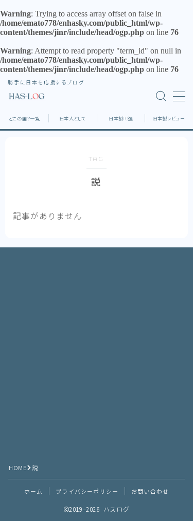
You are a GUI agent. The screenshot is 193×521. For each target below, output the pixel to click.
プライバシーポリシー (87, 491)
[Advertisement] (96, 351)
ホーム (33, 491)
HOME (17, 467)
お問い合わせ (150, 491)
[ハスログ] (27, 96)
